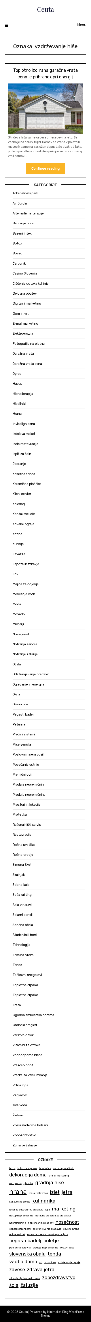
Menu (81, 25)
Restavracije (22, 835)
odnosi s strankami (20, 1228)
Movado (19, 614)
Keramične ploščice (27, 484)
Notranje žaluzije (25, 654)
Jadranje (19, 464)
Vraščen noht (23, 1065)
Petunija (19, 724)
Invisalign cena (24, 424)
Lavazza (19, 554)
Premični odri (22, 775)
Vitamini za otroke (26, 1045)
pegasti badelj (25, 1240)
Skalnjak (19, 875)
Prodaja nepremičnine (29, 795)
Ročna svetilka (24, 845)
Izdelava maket (24, 434)
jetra (67, 1192)
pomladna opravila (20, 1247)
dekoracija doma (28, 1175)
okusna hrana (71, 1228)
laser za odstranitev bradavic (26, 1209)
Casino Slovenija (25, 273)
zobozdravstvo (58, 1277)
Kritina (17, 534)
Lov (15, 574)
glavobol (28, 1183)
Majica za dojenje (26, 584)
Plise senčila (22, 744)
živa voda (20, 1105)
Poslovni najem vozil (28, 754)
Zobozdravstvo (24, 1135)
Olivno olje (20, 704)
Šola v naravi (22, 905)
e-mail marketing (59, 1175)
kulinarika (43, 1201)
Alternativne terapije (28, 213)
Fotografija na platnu (29, 344)
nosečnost (67, 1222)
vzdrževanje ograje (69, 1262)
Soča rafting (22, 895)
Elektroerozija (23, 333)
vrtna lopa (50, 1262)
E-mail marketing (25, 324)
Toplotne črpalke (25, 995)
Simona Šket (22, 865)
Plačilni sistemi (24, 734)
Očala (17, 664)
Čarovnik (19, 263)
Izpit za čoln (22, 454)
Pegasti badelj (23, 714)
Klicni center (22, 494)
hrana (18, 1191)
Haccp (17, 384)
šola (14, 1285)
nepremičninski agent (40, 1223)
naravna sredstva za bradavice (53, 1215)
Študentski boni (25, 935)
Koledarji (19, 504)
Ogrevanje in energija (28, 684)
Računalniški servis (27, 825)
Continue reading (45, 168)
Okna (16, 694)
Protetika (20, 814)
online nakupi (17, 1234)
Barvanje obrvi (23, 223)
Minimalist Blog (57, 1312)
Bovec (17, 253)
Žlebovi (18, 1115)
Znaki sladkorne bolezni (30, 1125)
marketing (64, 1209)
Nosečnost (21, 634)
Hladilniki (19, 404)
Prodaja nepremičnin (28, 784)
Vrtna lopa (20, 1085)
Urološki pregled (25, 1025)
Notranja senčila (25, 644)
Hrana (17, 414)
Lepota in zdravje (26, 564)
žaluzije (29, 1285)
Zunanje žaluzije (25, 1145)
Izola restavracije (25, 444)
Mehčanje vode (24, 594)
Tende (17, 965)
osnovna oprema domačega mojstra (47, 1234)
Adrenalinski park (25, 193)
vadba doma (23, 1261)
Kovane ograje (23, 524)
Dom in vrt (21, 314)
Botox (17, 243)
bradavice (45, 1168)
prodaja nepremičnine (45, 1247)
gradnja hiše (49, 1182)
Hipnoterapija (23, 394)
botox (12, 1168)
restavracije (67, 1247)
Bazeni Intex (22, 233)
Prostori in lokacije (26, 805)
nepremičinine (17, 1223)
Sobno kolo (21, 885)
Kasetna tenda (24, 474)
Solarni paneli (22, 915)
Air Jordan (20, 203)
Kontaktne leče (24, 514)
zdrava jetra (41, 1269)
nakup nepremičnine (21, 1215)
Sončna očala (23, 925)
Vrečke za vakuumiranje (30, 1075)
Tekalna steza (23, 955)
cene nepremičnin (63, 1168)
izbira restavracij (38, 1193)
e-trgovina (15, 1183)
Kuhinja (18, 544)
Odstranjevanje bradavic (31, 674)
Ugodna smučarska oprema (33, 1015)
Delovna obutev (25, 293)
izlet (55, 1192)
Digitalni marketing (27, 303)
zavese (17, 1269)
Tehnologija (21, 945)
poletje (51, 1240)
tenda (54, 1254)
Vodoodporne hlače (27, 1055)
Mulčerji (18, 624)
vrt (40, 1262)
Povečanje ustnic (26, 765)
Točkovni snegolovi (27, 975)
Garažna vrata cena (27, 364)
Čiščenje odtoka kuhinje (31, 284)
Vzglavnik (20, 1095)
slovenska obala (27, 1254)
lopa (47, 1209)
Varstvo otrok (23, 1035)
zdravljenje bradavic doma (24, 1278)
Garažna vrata (23, 354)
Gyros (17, 374)
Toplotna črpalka (25, 985)
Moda (17, 604)
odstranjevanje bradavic (47, 1228)
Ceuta (45, 9)
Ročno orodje (23, 855)
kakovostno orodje (19, 1201)
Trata (17, 1005)
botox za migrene (27, 1168)
